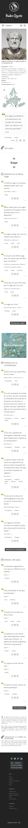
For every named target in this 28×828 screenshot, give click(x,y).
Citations (9, 25)
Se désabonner (12, 798)
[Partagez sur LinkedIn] (17, 198)
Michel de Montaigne (9, 507)
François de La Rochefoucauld (11, 264)
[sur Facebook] (17, 140)
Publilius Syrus (7, 240)
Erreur (16, 418)
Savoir (23, 418)
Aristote (7, 132)
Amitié (12, 621)
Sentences (14, 240)
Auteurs (11, 782)
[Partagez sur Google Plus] (18, 758)
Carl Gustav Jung (8, 415)
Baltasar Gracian (8, 377)
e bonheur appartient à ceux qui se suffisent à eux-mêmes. (14, 569)
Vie (6, 483)
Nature (7, 672)
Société (20, 481)
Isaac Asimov (7, 476)
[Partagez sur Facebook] (12, 198)
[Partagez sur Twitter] (15, 758)
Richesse (7, 311)
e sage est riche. (11, 304)
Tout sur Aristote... (19, 708)
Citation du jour (12, 791)
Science (13, 481)
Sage (16, 137)
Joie (24, 447)
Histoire (7, 650)
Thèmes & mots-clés (14, 780)
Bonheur (7, 578)
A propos (11, 806)
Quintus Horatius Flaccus (10, 307)
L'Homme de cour (17, 377)
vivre (16, 381)
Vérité (7, 420)
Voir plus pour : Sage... (18, 323)
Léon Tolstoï (7, 534)
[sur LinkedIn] (24, 140)
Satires (19, 307)
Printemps (13, 599)
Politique (15, 694)
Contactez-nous (13, 808)
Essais (13, 191)
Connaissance (8, 137)
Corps (19, 621)
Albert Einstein (7, 444)
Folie (7, 292)
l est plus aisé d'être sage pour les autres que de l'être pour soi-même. (15, 258)
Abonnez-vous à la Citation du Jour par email (16, 765)
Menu (10, 785)
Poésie (14, 650)
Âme (6, 621)
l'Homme (7, 694)
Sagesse (17, 479)
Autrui (7, 243)
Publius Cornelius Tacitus (10, 218)
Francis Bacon (7, 191)
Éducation (17, 447)
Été (6, 599)
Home (10, 776)
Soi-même (20, 270)
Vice (19, 243)
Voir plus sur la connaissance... (15, 549)
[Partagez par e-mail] (20, 140)
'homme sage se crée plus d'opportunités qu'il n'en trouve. (15, 185)
